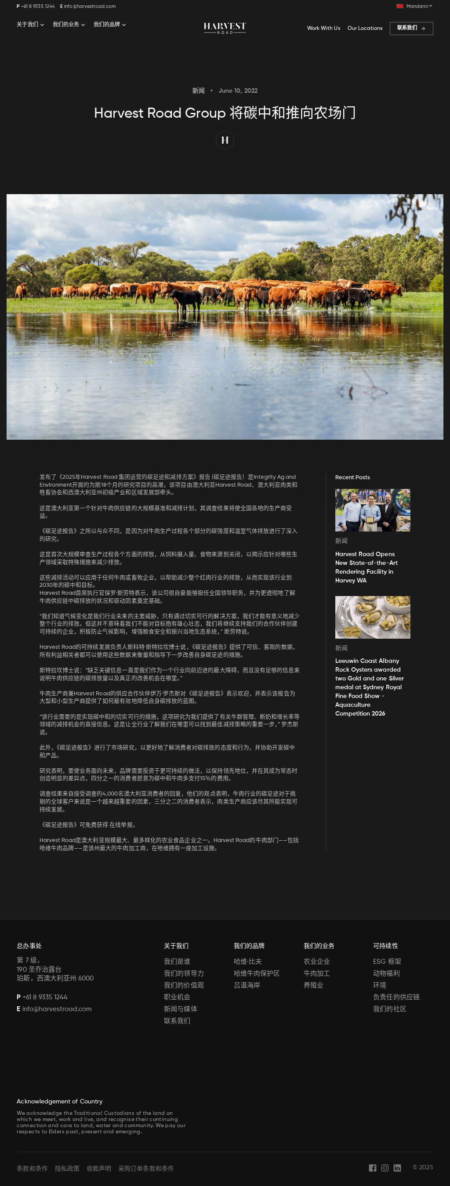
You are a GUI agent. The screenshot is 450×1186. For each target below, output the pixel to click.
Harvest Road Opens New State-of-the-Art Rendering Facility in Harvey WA (366, 567)
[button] (414, 6)
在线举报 (120, 825)
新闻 (198, 91)
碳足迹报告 (228, 477)
